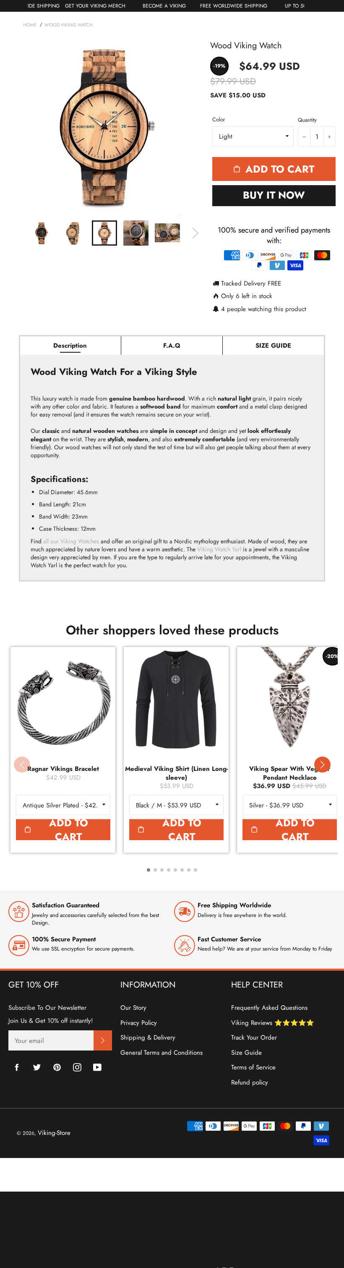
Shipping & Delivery (147, 1037)
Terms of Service (253, 1067)
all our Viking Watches (71, 541)
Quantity (307, 120)
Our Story (133, 1007)
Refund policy (249, 1082)
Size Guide (246, 1052)
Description (70, 345)
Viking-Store (54, 1132)
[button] (322, 764)
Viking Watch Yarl (219, 549)
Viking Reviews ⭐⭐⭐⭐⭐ (272, 1022)
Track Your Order (254, 1037)
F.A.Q (171, 345)
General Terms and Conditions (161, 1052)
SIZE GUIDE (273, 345)
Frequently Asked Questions (269, 1007)
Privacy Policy (138, 1022)
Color (218, 119)
